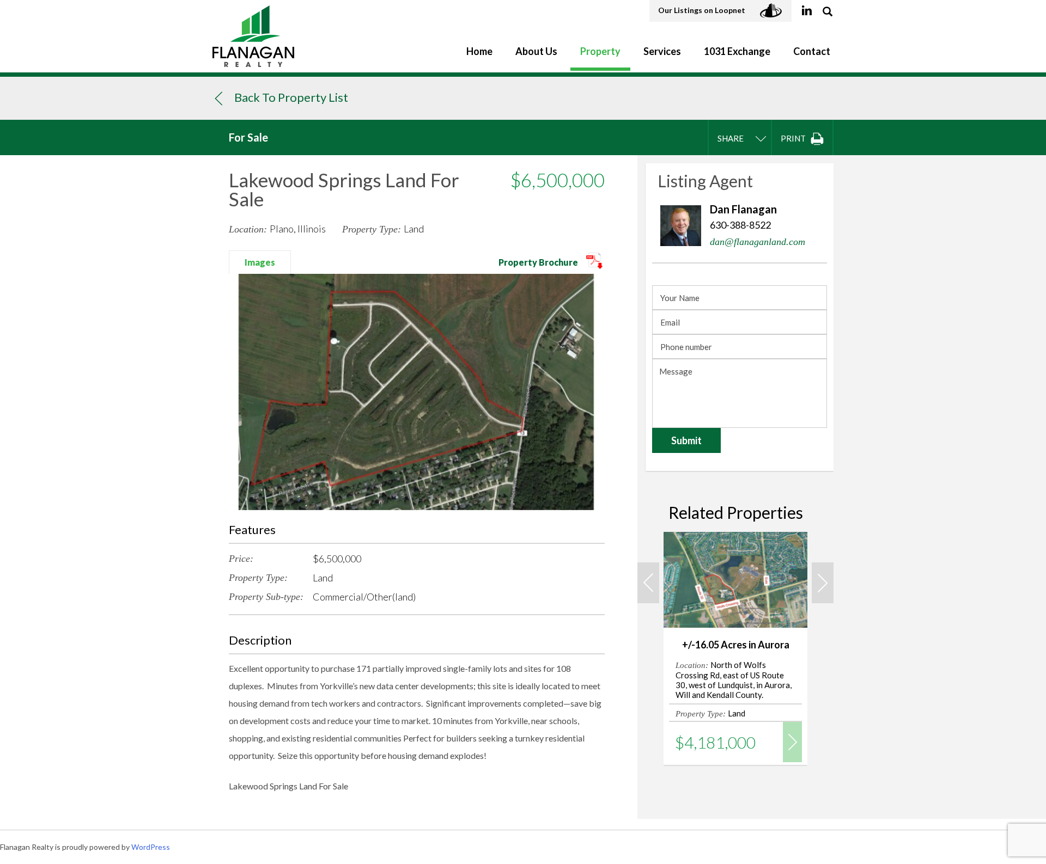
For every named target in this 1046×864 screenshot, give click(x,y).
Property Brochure (539, 262)
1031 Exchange (737, 51)
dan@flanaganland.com (757, 241)
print (794, 138)
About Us (536, 51)
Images (260, 262)
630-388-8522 (740, 225)
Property (600, 51)
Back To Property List (291, 97)
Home (479, 51)
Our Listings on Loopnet (702, 10)
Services (662, 51)
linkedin (806, 11)
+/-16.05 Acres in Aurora (735, 645)
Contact (811, 51)
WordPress (150, 846)
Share (730, 138)
